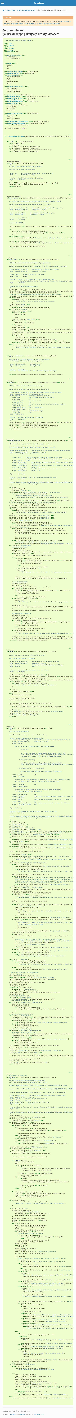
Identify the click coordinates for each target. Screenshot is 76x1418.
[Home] (3, 10)
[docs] (70, 134)
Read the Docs (39, 1414)
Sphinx (12, 1414)
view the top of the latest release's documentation (42, 23)
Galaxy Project (39, 3)
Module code (10, 10)
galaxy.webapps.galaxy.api (26, 10)
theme (22, 1414)
